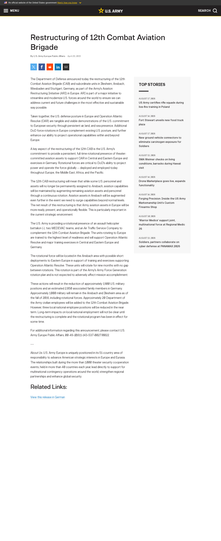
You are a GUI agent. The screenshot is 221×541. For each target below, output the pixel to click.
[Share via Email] (66, 67)
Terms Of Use (91, 526)
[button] (2, 7)
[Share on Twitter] (33, 67)
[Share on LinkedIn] (58, 67)
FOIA (130, 526)
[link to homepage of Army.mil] (110, 10)
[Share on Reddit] (50, 67)
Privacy (73, 526)
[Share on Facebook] (42, 67)
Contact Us (55, 526)
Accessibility (113, 526)
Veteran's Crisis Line (171, 526)
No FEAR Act (145, 526)
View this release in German (47, 397)
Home (40, 526)
